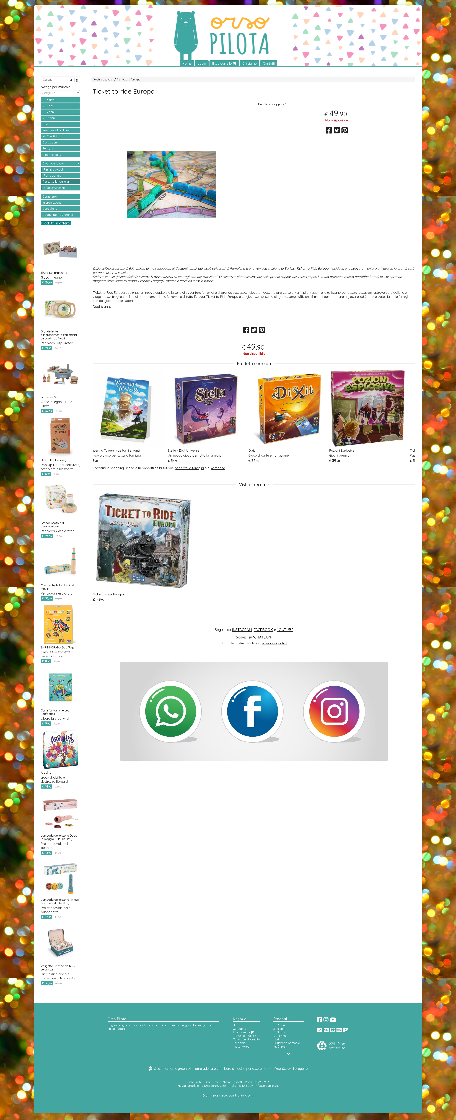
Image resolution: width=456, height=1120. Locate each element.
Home (186, 63)
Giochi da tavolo (103, 79)
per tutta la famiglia (189, 468)
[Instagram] (325, 1020)
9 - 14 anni (49, 118)
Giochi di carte (52, 154)
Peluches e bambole (56, 130)
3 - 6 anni (48, 106)
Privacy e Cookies (244, 1036)
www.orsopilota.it (274, 643)
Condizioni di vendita (246, 1039)
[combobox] (60, 92)
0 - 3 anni (49, 100)
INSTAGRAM (242, 629)
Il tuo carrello (222, 63)
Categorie (239, 1028)
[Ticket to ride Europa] (171, 184)
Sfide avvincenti (54, 188)
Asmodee (218, 468)
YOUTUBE (285, 629)
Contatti (269, 63)
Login (202, 63)
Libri (45, 124)
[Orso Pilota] (228, 36)
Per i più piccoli (53, 169)
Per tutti (48, 148)
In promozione (52, 202)
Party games (52, 175)
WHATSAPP (262, 637)
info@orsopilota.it (267, 1085)
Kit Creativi (50, 136)
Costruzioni (50, 142)
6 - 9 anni (48, 112)
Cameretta (50, 196)
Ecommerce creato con (228, 1095)
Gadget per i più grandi (58, 214)
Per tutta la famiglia (128, 79)
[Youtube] (333, 1020)
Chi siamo (249, 63)
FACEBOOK (263, 629)
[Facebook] (319, 1020)
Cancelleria (50, 208)
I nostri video (241, 1046)
